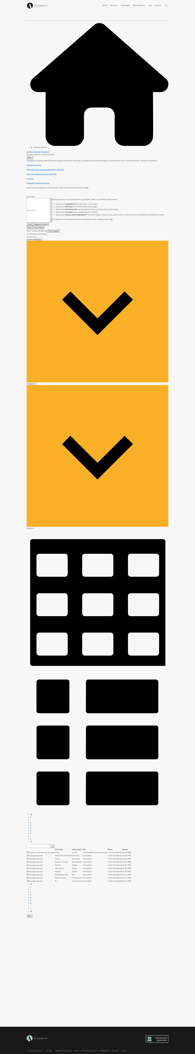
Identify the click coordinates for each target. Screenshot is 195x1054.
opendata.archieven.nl (35, 1051)
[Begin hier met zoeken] (99, 84)
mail (86, 187)
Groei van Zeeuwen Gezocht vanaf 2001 (42, 174)
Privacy (76, 1051)
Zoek (29, 224)
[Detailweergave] (97, 742)
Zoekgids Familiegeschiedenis (38, 183)
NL (166, 5)
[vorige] (31, 814)
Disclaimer (115, 1051)
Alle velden (31, 197)
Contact (158, 5)
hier (111, 219)
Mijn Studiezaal (139, 5)
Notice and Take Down (89, 1051)
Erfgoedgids (125, 5)
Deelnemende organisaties (161, 1039)
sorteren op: (31, 236)
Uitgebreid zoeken (41, 224)
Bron (29, 227)
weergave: (30, 528)
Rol (35, 227)
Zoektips (30, 178)
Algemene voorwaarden (63, 1051)
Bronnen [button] (113, 5)
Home (105, 5)
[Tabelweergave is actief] (97, 600)
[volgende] (31, 841)
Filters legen (53, 231)
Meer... (30, 157)
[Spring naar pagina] (52, 846)
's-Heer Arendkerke (39, 231)
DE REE (49, 1051)
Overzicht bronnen (34, 165)
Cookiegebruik (104, 1051)
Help (150, 5)
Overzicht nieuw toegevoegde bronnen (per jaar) (45, 169)
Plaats (40, 227)
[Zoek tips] (51, 210)
